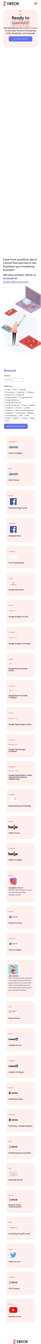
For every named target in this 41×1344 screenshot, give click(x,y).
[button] (37, 4)
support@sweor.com (16, 282)
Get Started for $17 (20, 39)
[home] (10, 3)
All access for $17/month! (15, 426)
